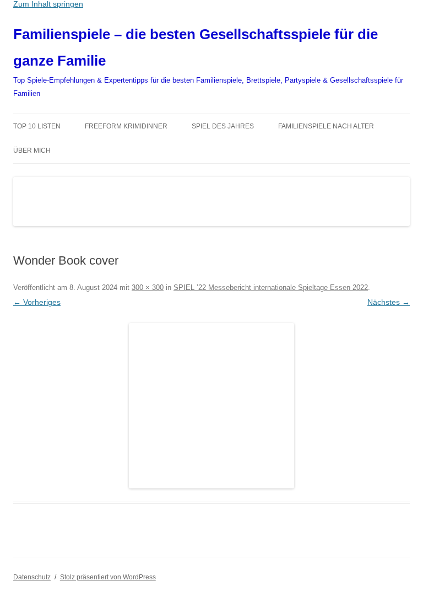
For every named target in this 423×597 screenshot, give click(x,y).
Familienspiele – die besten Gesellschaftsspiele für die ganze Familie (195, 47)
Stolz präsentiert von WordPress (108, 577)
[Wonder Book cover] (211, 405)
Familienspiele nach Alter (326, 126)
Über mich (32, 150)
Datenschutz (32, 577)
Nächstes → (388, 302)
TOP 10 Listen (37, 126)
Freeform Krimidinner (126, 126)
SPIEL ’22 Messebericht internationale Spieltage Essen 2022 (270, 287)
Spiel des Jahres (223, 126)
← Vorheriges (37, 302)
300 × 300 (148, 287)
